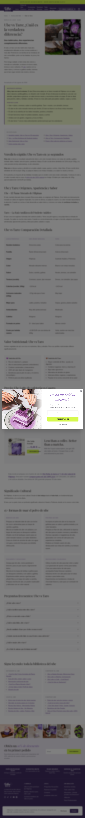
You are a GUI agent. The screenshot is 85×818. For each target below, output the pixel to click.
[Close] (81, 391)
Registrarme (63, 419)
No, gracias (63, 424)
